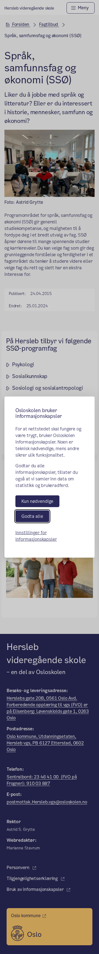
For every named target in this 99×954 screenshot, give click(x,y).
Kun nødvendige (37, 501)
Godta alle (32, 516)
